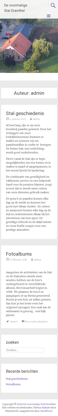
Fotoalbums (19, 254)
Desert (14, 321)
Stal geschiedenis (25, 113)
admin (36, 119)
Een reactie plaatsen (36, 321)
